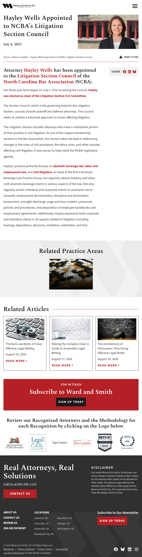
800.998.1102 (27, 484)
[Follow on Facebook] (116, 549)
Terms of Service (26, 549)
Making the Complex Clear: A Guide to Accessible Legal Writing (70, 348)
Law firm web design (13, 553)
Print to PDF (131, 57)
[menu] (135, 6)
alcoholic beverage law (68, 166)
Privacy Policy (45, 549)
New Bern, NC (64, 518)
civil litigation (42, 172)
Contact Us (20, 494)
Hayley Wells (38, 70)
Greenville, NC (42, 529)
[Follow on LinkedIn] (130, 549)
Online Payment (14, 528)
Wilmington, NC (65, 529)
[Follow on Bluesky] (123, 549)
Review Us (10, 523)
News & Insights (20, 57)
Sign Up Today (71, 402)
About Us (9, 512)
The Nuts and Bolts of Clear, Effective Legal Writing (24, 346)
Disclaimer (8, 549)
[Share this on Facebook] (124, 71)
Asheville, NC (41, 518)
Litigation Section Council (46, 76)
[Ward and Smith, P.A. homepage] (18, 6)
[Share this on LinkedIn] (129, 71)
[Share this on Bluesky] (134, 71)
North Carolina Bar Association (38, 82)
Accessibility (62, 549)
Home (6, 57)
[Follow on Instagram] (137, 549)
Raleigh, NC (63, 523)
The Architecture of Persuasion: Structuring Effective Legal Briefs (113, 348)
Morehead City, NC (44, 534)
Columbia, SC (41, 523)
